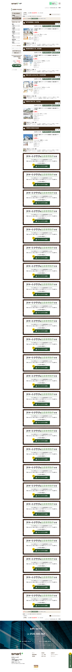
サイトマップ (53, 656)
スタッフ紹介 (43, 654)
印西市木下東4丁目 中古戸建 (33, 101)
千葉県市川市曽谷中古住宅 (32, 128)
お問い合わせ (43, 656)
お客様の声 (53, 652)
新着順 (30, 16)
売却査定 (33, 656)
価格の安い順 (34, 16)
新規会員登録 (34, 654)
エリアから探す (14, 69)
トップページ (47, 7)
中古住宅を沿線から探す (53, 7)
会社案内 (42, 652)
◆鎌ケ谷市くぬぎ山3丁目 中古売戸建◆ (36, 75)
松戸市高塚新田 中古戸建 (32, 22)
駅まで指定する (16, 16)
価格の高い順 (39, 16)
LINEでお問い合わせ (26, 641)
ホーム (33, 652)
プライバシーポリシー (54, 654)
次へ (59, 14)
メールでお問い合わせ (46, 641)
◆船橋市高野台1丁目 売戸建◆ (33, 48)
